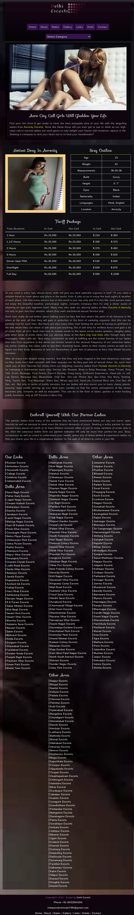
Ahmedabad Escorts (62, 721)
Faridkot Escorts (59, 864)
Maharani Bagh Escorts (64, 514)
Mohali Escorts (59, 739)
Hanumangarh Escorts (107, 532)
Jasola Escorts (15, 576)
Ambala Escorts (59, 827)
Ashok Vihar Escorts (62, 484)
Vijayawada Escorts (61, 768)
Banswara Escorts (104, 594)
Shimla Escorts (102, 667)
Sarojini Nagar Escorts (19, 598)
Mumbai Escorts (103, 653)
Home (38, 913)
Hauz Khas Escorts (17, 591)
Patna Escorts (58, 820)
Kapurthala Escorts (61, 761)
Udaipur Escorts (103, 466)
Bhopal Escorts (59, 684)
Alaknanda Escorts (61, 462)
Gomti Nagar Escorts (106, 616)
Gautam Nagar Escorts (63, 488)
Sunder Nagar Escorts (63, 664)
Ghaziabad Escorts (17, 646)
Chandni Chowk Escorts (20, 561)
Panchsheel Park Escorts (65, 631)
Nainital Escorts (103, 543)
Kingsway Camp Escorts (64, 583)
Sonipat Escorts (103, 554)
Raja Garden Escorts (62, 649)
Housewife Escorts (17, 470)
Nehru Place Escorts (18, 536)
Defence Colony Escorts (64, 543)
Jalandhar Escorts (104, 649)
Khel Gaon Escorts (61, 609)
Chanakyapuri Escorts (63, 510)
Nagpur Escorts (103, 503)
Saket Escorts (14, 631)
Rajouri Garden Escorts (64, 521)
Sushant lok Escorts (18, 583)
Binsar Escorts (102, 546)
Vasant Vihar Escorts (18, 616)
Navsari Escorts (15, 627)
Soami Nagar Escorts (62, 623)
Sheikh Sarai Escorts (62, 598)
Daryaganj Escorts (17, 558)
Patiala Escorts (59, 695)
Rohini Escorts (15, 547)
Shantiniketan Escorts (63, 612)
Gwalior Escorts (59, 798)
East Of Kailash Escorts (20, 525)
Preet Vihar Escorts (17, 529)
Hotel (90, 26)
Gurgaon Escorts (16, 642)
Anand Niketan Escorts (63, 638)
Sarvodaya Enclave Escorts (66, 627)
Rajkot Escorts (102, 517)
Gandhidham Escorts (62, 805)
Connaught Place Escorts (21, 532)
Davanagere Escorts (62, 816)
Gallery (67, 26)
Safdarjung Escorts (17, 594)
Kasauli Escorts (59, 878)
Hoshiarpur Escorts (61, 754)
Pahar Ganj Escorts (17, 496)
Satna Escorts (102, 481)
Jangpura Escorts (60, 557)
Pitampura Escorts (17, 550)
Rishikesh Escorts (104, 627)
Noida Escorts (14, 638)
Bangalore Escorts (61, 713)
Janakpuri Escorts (17, 514)
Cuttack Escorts (59, 842)
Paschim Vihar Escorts (63, 532)
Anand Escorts (58, 885)
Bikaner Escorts (59, 834)
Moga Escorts (58, 757)
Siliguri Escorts (59, 874)
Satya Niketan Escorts (19, 605)
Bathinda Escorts (60, 735)
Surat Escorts (102, 488)
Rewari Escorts (102, 477)
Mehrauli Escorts (16, 635)
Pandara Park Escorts (63, 506)
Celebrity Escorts (16, 477)
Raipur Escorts (59, 680)
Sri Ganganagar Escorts (108, 528)
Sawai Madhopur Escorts (108, 557)
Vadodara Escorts (60, 783)
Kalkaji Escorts (15, 587)
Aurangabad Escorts (106, 514)
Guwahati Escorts (104, 506)
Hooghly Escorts (59, 882)
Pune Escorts (101, 645)
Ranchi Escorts (59, 724)
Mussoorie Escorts (105, 587)
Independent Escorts (18, 481)
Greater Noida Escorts (19, 653)
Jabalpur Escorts (60, 794)
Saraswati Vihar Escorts (64, 579)
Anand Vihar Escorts (62, 546)
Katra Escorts (58, 871)
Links (79, 26)
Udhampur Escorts (61, 867)
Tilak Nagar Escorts (61, 517)
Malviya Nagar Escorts (19, 521)
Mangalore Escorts (61, 812)
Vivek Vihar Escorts (61, 550)
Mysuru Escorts (103, 598)
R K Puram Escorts (17, 602)
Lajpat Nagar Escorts (18, 499)
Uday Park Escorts (61, 667)
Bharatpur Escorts (104, 525)
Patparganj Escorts (61, 470)
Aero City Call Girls (91, 334)
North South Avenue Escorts (66, 656)
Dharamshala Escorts (106, 620)
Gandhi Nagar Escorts (107, 612)
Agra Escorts (101, 638)
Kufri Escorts (57, 706)
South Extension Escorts (64, 535)
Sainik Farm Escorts (62, 481)
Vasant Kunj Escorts (18, 613)
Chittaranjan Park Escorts (21, 540)
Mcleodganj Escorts (105, 550)
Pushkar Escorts (103, 470)
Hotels (86, 913)
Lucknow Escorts (104, 499)
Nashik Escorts (59, 688)
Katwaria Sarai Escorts (19, 624)
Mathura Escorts (103, 642)
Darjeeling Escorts (61, 853)
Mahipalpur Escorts (17, 507)
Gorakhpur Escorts (61, 823)
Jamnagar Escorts (104, 521)
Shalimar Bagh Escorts (63, 561)
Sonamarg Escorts (61, 860)
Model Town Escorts (18, 668)
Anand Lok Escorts (61, 525)
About (44, 26)
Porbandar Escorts (61, 809)
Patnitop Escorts (59, 702)
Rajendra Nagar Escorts (64, 495)
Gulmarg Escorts (60, 849)
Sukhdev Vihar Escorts (63, 590)
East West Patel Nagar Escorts (68, 653)
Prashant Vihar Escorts (20, 660)
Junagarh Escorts (60, 801)
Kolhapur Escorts (104, 568)
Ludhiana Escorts (60, 732)
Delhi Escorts (84, 897)
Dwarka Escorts (15, 510)
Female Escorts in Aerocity (115, 365)
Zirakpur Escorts (103, 572)
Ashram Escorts (59, 660)
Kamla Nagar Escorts (62, 492)
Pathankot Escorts (104, 576)
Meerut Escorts (59, 750)
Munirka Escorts (16, 620)
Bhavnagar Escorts (105, 609)
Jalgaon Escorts (103, 565)
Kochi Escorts (102, 495)
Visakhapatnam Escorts (64, 776)
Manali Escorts (102, 631)
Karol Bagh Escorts (17, 492)
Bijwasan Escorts (60, 645)
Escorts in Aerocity (120, 307)
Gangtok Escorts (103, 539)
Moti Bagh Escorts (17, 609)
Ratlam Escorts (103, 484)
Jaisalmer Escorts (104, 462)
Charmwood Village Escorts (66, 605)
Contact (102, 26)
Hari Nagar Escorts (61, 539)
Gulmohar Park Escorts (64, 634)
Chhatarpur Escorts (61, 477)
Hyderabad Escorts (61, 710)
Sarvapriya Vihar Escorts (64, 620)
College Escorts (15, 473)
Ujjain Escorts (58, 838)
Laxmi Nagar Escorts (18, 518)
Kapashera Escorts (17, 580)
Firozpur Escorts (60, 765)
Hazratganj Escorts (105, 601)
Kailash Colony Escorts (63, 642)
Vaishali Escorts (59, 473)
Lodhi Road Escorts (18, 565)
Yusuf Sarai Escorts (61, 594)
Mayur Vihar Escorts (18, 554)
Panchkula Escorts (105, 623)
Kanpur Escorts (103, 605)
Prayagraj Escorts (104, 492)
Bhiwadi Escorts (103, 473)
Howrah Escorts (59, 845)
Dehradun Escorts (104, 660)
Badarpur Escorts (16, 572)
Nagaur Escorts (103, 561)
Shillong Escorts (103, 535)
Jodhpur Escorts (59, 831)
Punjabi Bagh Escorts (19, 657)
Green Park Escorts (18, 664)
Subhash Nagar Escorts (64, 499)
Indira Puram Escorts (18, 543)
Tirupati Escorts (59, 772)
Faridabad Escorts (17, 649)
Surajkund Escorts (61, 601)
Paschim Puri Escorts (62, 554)
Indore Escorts (102, 664)
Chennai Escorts (60, 699)
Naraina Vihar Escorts (63, 616)
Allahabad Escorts (61, 743)
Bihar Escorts (58, 787)
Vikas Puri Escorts (61, 565)
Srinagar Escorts (103, 579)
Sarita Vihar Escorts (18, 569)
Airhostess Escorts (17, 466)
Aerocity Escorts (33, 127)
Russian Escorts (16, 462)
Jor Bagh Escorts (60, 503)
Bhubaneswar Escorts (107, 510)
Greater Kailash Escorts (20, 503)
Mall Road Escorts (61, 587)
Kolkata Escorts (59, 691)
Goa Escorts (101, 634)
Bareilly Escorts (103, 590)
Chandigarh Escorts (61, 717)
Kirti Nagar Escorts (61, 576)
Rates (55, 26)
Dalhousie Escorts (61, 856)
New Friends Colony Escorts (67, 568)
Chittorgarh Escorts (61, 779)
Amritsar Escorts (60, 728)
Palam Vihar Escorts (62, 528)
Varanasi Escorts (60, 746)
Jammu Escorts (103, 583)
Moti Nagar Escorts (61, 466)
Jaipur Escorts (102, 656)
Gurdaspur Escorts (61, 790)
